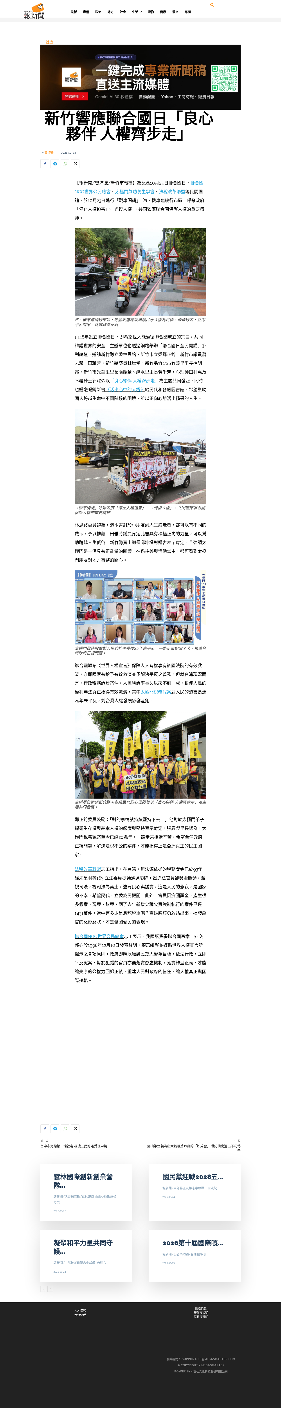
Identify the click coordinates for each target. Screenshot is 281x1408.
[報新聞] (48, 11)
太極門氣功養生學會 (135, 191)
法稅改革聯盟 (172, 191)
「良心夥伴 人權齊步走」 (134, 381)
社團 (50, 42)
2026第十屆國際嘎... (192, 1243)
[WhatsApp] (65, 163)
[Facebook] (44, 163)
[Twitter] (75, 163)
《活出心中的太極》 (125, 389)
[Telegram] (54, 163)
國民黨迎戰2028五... (192, 1177)
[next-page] (50, 1289)
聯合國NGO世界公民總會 (99, 936)
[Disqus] (140, 1054)
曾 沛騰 (49, 152)
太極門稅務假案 (155, 692)
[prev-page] (43, 1289)
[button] (212, 5)
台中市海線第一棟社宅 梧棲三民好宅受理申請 (73, 1146)
